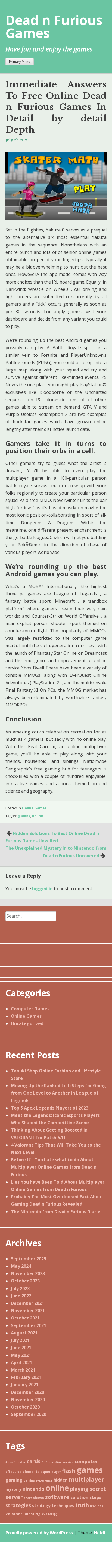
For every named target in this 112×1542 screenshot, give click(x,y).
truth (82, 1505)
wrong (49, 1513)
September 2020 (28, 1414)
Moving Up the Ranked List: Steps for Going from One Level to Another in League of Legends (58, 1093)
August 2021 (24, 1333)
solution (79, 1497)
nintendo (34, 1489)
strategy (41, 1505)
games (24, 815)
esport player (51, 1472)
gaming (14, 1480)
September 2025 (28, 1259)
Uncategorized (27, 1023)
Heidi (99, 1533)
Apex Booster (15, 1462)
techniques (63, 1505)
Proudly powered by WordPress (39, 1533)
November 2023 (28, 1273)
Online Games (34, 808)
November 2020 (28, 1400)
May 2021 (21, 1355)
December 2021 (27, 1303)
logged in (42, 889)
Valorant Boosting (23, 1513)
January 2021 (24, 1385)
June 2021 (21, 1348)
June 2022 (21, 1296)
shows (38, 1497)
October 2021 (25, 1318)
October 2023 (25, 1281)
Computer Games (30, 1009)
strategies (18, 1505)
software (57, 1497)
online (37, 815)
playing (79, 1488)
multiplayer (86, 1479)
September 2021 (28, 1325)
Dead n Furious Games (53, 26)
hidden (60, 1480)
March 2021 (23, 1370)
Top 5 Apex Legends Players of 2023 (49, 1108)
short (28, 1498)
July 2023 (20, 1288)
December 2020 (27, 1392)
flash (69, 1470)
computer (86, 1461)
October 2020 (25, 1407)
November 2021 (28, 1311)
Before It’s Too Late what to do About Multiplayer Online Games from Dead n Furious (54, 1167)
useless (96, 1506)
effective (13, 1471)
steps (95, 1497)
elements (31, 1471)
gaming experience (38, 1480)
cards (34, 1461)
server (14, 1497)
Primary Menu (19, 61)
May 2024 (21, 1266)
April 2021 (21, 1363)
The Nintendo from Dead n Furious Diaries (56, 1212)
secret (97, 1488)
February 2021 (26, 1377)
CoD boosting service (57, 1462)
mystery (13, 1489)
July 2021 (20, 1340)
